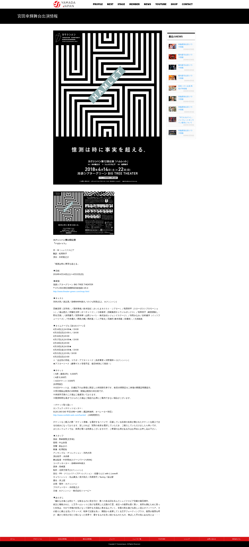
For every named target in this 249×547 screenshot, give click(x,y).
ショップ (187, 539)
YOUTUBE (160, 4)
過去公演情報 (87, 539)
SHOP (174, 4)
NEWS (147, 4)
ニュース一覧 (137, 539)
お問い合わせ (211, 539)
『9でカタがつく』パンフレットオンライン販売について (186, 120)
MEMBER (134, 4)
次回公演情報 (62, 539)
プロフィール (37, 539)
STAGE (121, 4)
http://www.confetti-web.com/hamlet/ (69, 415)
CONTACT (187, 4)
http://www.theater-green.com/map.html (71, 291)
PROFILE (98, 4)
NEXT (110, 4)
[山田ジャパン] (64, 4)
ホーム (12, 539)
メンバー (112, 539)
